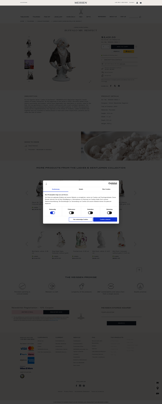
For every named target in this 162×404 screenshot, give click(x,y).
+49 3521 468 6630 (121, 2)
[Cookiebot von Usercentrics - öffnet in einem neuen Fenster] (109, 183)
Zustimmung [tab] (55, 189)
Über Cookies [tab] (106, 189)
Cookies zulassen (105, 219)
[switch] (71, 212)
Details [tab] (81, 189)
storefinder (23, 2)
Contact (131, 2)
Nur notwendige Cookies (80, 219)
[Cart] (141, 3)
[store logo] (81, 3)
